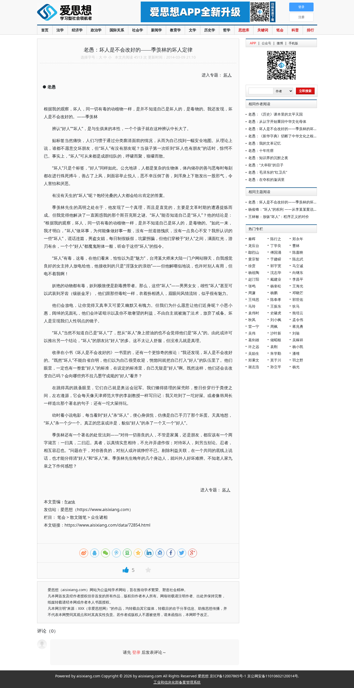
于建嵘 (275, 259)
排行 (310, 29)
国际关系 (117, 29)
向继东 (297, 272)
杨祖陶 (253, 272)
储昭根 (275, 339)
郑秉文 (253, 360)
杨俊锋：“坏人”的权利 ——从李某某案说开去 (284, 209)
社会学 (137, 29)
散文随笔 (78, 517)
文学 (192, 29)
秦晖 (252, 238)
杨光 (296, 366)
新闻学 (156, 29)
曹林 (296, 245)
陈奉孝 (275, 299)
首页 (44, 29)
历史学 (209, 29)
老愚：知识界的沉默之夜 (268, 157)
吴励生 (253, 353)
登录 (136, 652)
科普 (295, 29)
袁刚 (274, 346)
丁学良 (275, 245)
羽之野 (297, 360)
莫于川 (275, 360)
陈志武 (297, 259)
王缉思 (253, 299)
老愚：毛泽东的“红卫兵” (267, 172)
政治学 (96, 29)
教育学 (175, 29)
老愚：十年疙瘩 (261, 150)
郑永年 (297, 238)
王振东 (275, 306)
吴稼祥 (297, 339)
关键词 (262, 29)
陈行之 (275, 238)
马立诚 (297, 265)
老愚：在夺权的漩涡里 (266, 179)
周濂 (252, 292)
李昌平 (297, 279)
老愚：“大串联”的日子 (266, 164)
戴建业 (275, 279)
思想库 (243, 29)
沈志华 (275, 272)
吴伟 (252, 333)
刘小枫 (275, 319)
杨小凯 (297, 346)
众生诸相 (99, 517)
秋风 (252, 319)
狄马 (296, 306)
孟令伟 (297, 319)
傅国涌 (275, 252)
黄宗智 (253, 259)
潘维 (296, 353)
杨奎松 (275, 285)
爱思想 (78, 13)
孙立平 (275, 366)
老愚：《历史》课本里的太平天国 (275, 114)
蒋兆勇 (297, 326)
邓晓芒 (297, 292)
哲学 (226, 29)
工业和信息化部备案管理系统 (177, 682)
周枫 (274, 326)
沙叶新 (275, 333)
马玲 (252, 306)
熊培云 (297, 312)
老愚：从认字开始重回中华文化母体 (277, 121)
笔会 (280, 29)
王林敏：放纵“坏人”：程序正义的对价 (278, 216)
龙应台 (253, 245)
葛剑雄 (253, 339)
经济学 (77, 29)
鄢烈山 (253, 252)
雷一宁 (253, 326)
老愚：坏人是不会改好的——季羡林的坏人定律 (286, 128)
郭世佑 (297, 299)
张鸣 (252, 285)
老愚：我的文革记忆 (264, 143)
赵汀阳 (253, 279)
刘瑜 (296, 333)
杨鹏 (274, 292)
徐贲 (252, 265)
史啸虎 (275, 312)
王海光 (297, 285)
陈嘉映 (297, 252)
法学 (60, 29)
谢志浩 (253, 366)
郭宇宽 (275, 265)
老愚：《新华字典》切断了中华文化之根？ (282, 135)
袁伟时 (253, 312)
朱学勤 (275, 353)
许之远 (253, 346)
